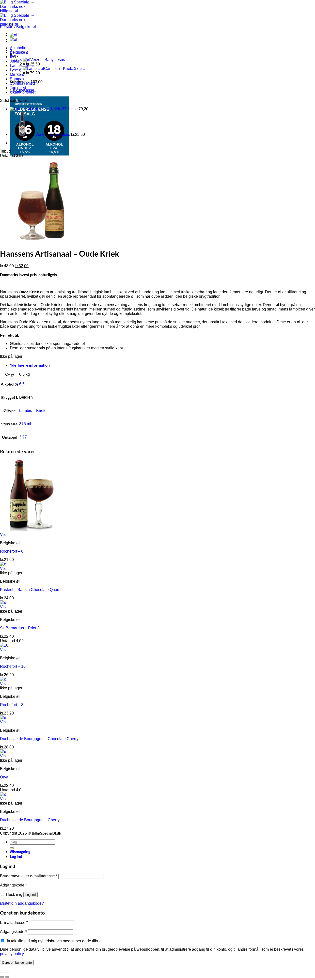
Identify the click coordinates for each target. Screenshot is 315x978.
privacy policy (12, 954)
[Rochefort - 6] (30, 530)
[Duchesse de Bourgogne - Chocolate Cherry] (3, 717)
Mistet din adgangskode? (22, 903)
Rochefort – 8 (11, 705)
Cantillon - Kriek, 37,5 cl (65, 68)
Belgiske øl (26, 27)
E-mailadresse (14, 922)
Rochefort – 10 (13, 666)
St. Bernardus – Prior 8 (20, 628)
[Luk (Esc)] (2, 972)
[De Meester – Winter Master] (13, 35)
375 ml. (25, 424)
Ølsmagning (20, 851)
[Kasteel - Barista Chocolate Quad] (3, 564)
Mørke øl (17, 74)
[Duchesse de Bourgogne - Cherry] (3, 794)
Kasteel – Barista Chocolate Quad (29, 590)
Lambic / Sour (22, 65)
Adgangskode (13, 885)
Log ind (30, 895)
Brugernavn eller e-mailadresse (28, 876)
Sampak (17, 79)
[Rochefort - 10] (4, 645)
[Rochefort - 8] (3, 679)
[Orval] (3, 751)
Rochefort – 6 (11, 551)
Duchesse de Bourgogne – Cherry (30, 820)
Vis (3, 534)
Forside (6, 27)
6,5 (22, 384)
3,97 (23, 437)
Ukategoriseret (22, 92)
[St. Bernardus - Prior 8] (3, 602)
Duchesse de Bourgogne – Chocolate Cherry (39, 739)
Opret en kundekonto (17, 962)
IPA (13, 57)
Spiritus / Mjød (22, 83)
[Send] (12, 848)
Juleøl (15, 61)
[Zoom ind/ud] (7, 972)
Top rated (18, 88)
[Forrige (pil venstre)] (2, 977)
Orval (4, 777)
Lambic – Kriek (32, 410)
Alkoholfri (18, 48)
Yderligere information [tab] (30, 365)
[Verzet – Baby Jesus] (13, 39)
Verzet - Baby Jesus (47, 60)
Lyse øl (16, 70)
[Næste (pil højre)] (7, 977)
